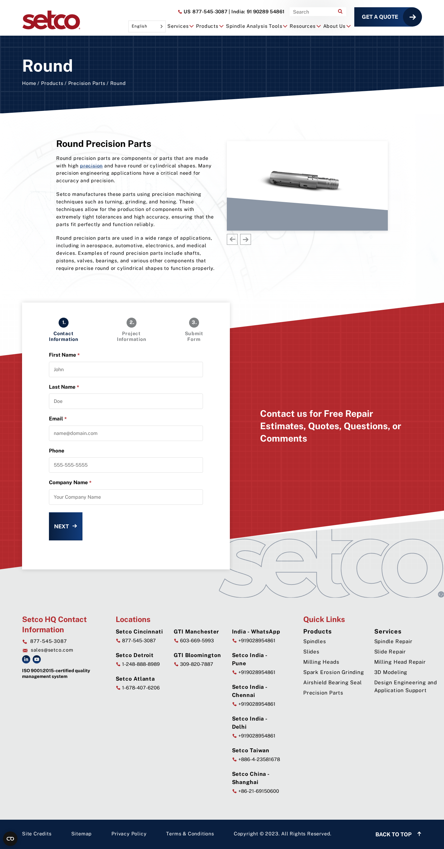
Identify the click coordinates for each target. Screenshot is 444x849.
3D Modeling (391, 672)
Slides (311, 652)
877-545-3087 (204, 12)
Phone (56, 451)
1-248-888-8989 (140, 664)
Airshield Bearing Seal (332, 682)
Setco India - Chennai (250, 691)
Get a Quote (380, 17)
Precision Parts (86, 83)
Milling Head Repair (400, 662)
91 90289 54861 (257, 12)
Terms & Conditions (190, 834)
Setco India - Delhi (250, 722)
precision (91, 166)
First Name (64, 355)
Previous (232, 239)
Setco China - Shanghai (251, 778)
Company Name (70, 482)
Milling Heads (321, 662)
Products (52, 83)
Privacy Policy (128, 834)
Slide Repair (390, 652)
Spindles (314, 641)
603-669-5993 (196, 640)
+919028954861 (256, 640)
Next (245, 239)
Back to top (394, 834)
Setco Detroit (135, 655)
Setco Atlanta (135, 679)
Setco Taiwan (251, 750)
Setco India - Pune (250, 659)
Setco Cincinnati (139, 631)
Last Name (64, 387)
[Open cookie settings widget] (10, 838)
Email (58, 419)
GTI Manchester (196, 631)
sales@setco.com (52, 650)
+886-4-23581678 (258, 759)
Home (29, 83)
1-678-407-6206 (140, 688)
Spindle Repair (393, 641)
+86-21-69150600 (258, 791)
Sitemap (81, 834)
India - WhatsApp (256, 631)
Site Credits (37, 834)
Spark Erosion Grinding (333, 672)
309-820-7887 (196, 664)
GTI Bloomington (197, 655)
